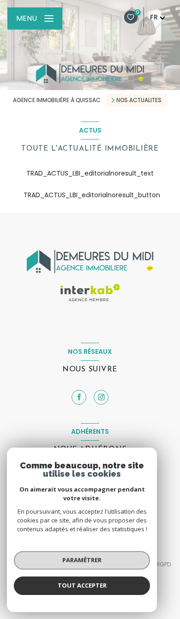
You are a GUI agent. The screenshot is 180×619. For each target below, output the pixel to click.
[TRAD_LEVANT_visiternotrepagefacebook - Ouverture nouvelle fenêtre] (79, 397)
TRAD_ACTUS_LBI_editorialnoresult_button (90, 195)
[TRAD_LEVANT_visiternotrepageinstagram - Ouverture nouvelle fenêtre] (101, 397)
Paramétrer (82, 560)
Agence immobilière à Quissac (57, 100)
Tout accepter (82, 585)
